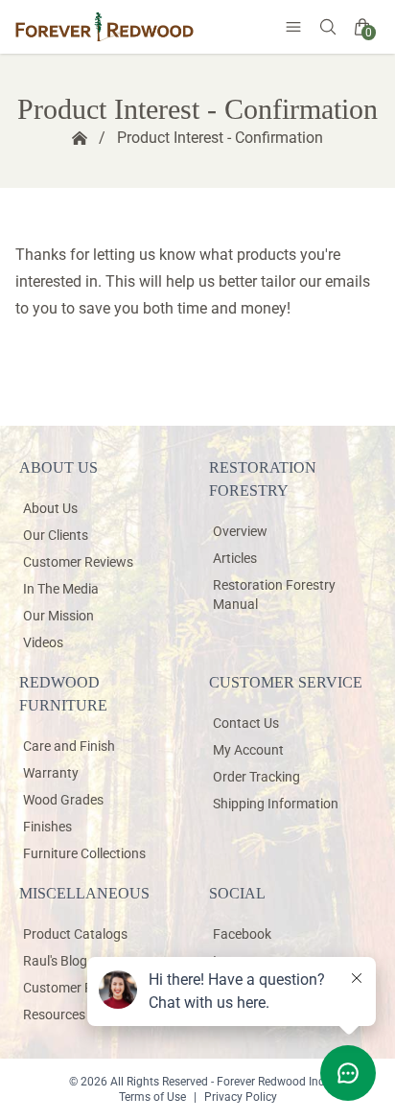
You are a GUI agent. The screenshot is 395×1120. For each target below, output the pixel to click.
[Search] (328, 27)
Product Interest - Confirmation (220, 137)
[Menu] (293, 27)
